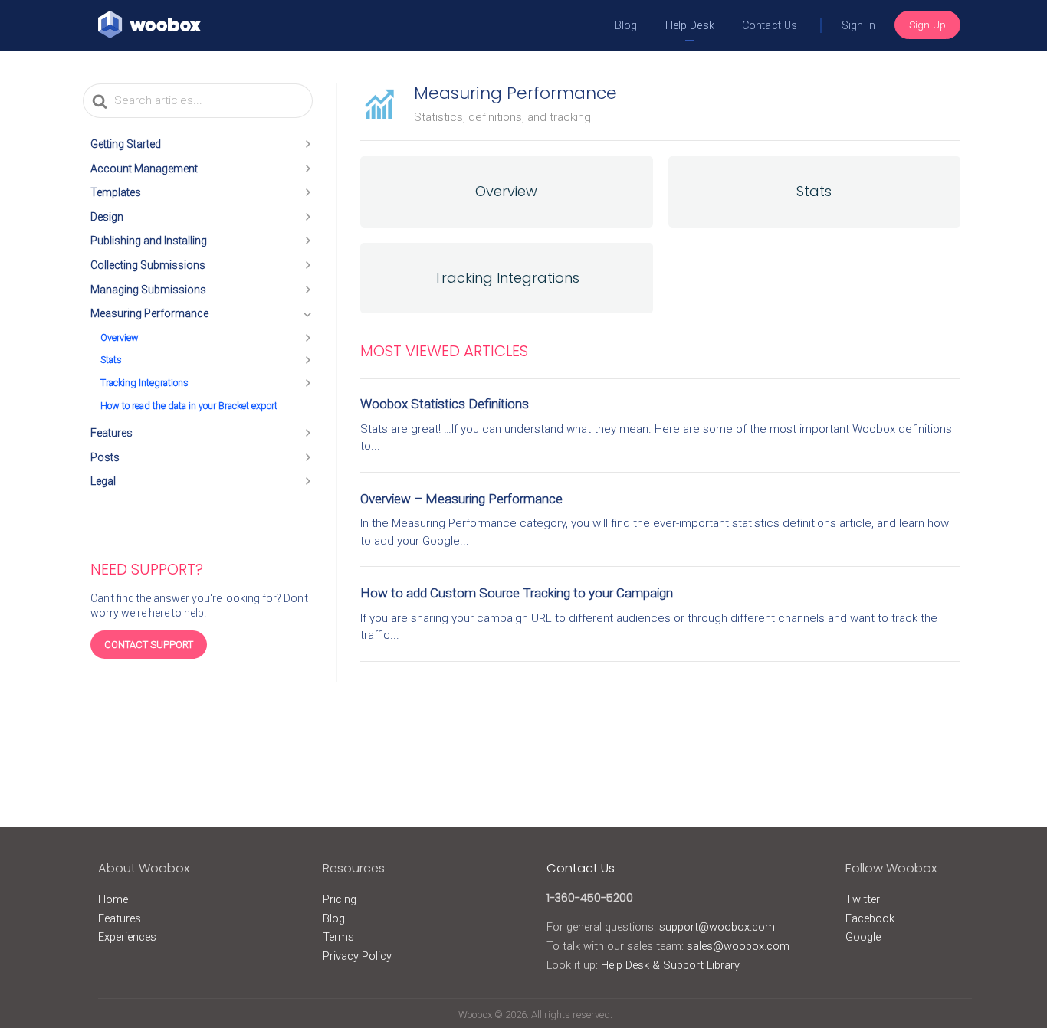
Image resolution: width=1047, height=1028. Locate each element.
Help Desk (689, 25)
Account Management (144, 168)
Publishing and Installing (148, 240)
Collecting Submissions (147, 265)
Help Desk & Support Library (670, 965)
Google (863, 937)
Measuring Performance (149, 313)
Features (111, 433)
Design (106, 217)
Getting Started (125, 144)
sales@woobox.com (738, 946)
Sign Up (927, 24)
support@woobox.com (717, 927)
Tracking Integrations (144, 382)
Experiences (127, 937)
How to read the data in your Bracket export (188, 405)
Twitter (862, 899)
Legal (103, 481)
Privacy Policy (357, 956)
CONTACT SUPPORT (148, 644)
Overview (119, 337)
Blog (626, 25)
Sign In (858, 25)
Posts (105, 457)
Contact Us (769, 25)
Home (113, 899)
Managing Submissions (148, 289)
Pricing (339, 899)
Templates (115, 192)
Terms (338, 937)
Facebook (869, 918)
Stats (111, 359)
